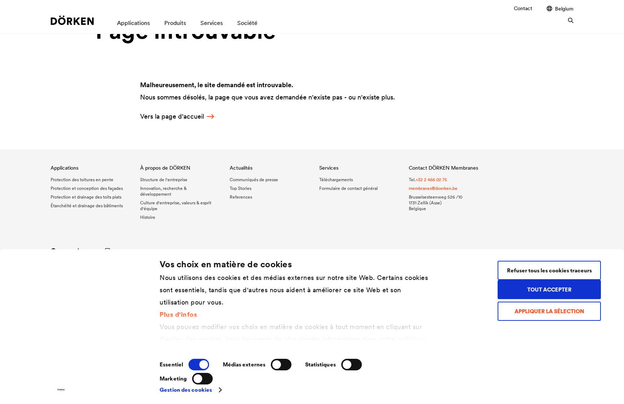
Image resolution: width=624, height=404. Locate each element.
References (241, 197)
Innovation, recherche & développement (163, 191)
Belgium (564, 8)
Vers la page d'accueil (172, 116)
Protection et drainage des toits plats (86, 197)
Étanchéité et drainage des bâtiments (87, 205)
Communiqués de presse (254, 179)
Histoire (147, 217)
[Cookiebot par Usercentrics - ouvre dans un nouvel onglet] (61, 389)
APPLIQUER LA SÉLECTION (549, 311)
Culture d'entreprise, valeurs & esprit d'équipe (175, 205)
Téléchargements (336, 179)
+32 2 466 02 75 (431, 179)
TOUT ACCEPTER (549, 289)
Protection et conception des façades (87, 188)
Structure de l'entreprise (163, 179)
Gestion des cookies (186, 389)
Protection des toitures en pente (82, 179)
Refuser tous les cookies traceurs (549, 270)
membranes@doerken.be (433, 188)
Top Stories (240, 188)
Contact (523, 8)
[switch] (281, 364)
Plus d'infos (178, 314)
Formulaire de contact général (348, 188)
